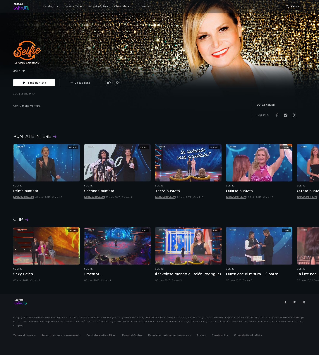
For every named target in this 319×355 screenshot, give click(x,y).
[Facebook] (285, 302)
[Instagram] (294, 302)
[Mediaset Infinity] (21, 6)
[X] (304, 302)
